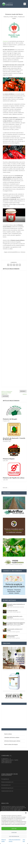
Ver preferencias (14, 836)
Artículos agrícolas (16, 612)
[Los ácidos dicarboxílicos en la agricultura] (4, 617)
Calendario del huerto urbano (11, 737)
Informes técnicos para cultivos (12, 741)
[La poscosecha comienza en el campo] (4, 630)
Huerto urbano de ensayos (11, 744)
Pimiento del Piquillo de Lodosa (13, 478)
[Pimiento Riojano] (14, 450)
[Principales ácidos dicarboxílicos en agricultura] (4, 605)
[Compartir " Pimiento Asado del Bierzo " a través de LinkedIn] (16, 264)
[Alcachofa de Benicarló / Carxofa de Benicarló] (14, 429)
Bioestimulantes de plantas (18, 607)
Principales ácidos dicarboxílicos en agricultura (16, 605)
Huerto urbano (13, 16)
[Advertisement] (14, 328)
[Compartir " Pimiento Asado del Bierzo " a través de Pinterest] (14, 264)
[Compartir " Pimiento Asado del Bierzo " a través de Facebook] (8, 264)
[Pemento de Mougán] (14, 410)
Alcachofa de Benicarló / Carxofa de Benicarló (14, 438)
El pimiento (5, 41)
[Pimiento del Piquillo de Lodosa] (14, 469)
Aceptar (14, 828)
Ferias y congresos (17, 625)
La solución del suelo (12, 610)
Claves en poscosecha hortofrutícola (12, 636)
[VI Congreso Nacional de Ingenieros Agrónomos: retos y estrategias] (4, 623)
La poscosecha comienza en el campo (14, 629)
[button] (26, 813)
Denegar (14, 832)
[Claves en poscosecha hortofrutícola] (4, 636)
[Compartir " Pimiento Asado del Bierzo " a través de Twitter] (11, 264)
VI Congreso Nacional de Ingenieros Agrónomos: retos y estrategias (16, 623)
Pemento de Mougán (10, 419)
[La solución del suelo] (4, 611)
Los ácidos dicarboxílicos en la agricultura (14, 617)
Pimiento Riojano (9, 459)
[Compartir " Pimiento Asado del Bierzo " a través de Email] (19, 264)
